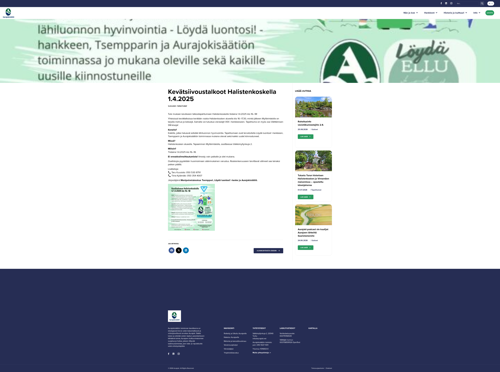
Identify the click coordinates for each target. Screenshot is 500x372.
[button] (482, 3)
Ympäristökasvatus (231, 352)
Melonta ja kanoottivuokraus (235, 341)
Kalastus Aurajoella (231, 337)
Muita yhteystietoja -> (262, 352)
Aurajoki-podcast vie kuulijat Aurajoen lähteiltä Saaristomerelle (313, 233)
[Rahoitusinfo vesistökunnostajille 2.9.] (313, 107)
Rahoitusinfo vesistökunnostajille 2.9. (311, 123)
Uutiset (315, 129)
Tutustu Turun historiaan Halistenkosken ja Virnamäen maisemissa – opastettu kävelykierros (313, 180)
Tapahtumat (182, 106)
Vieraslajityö (228, 349)
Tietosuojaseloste (317, 368)
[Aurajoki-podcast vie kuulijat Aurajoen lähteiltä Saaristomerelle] (313, 214)
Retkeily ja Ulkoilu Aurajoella (235, 333)
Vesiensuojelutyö (231, 345)
